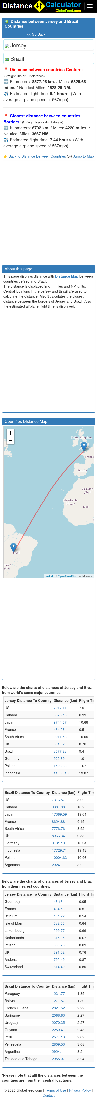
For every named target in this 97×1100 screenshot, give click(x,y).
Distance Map (66, 276)
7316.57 (58, 799)
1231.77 (58, 993)
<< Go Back (36, 34)
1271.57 (58, 1000)
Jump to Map (83, 156)
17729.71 (59, 850)
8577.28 (60, 751)
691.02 (59, 743)
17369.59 (59, 814)
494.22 (59, 915)
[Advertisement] (48, 214)
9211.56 (60, 736)
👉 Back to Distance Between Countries (34, 156)
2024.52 (58, 1007)
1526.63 (60, 765)
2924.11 (58, 864)
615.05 (59, 937)
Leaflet (49, 576)
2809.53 (58, 1044)
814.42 (59, 966)
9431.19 (58, 842)
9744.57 (60, 722)
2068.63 (58, 1015)
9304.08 (58, 806)
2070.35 (58, 1022)
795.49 (59, 959)
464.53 (59, 729)
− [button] (10, 440)
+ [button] (10, 433)
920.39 (59, 758)
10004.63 (59, 857)
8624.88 (58, 821)
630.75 (59, 944)
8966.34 (58, 835)
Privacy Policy (80, 1090)
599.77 (59, 930)
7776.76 (58, 828)
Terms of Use (56, 1090)
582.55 (59, 923)
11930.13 (61, 772)
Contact (49, 1095)
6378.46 (60, 714)
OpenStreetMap (67, 576)
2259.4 (57, 1029)
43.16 (58, 901)
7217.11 (60, 707)
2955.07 (58, 1058)
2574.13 (58, 1036)
